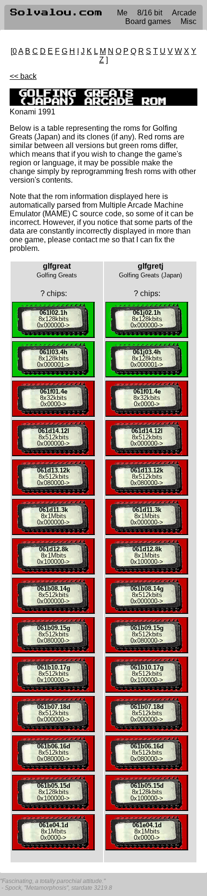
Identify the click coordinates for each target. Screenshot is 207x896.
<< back (23, 76)
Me (122, 13)
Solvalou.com (56, 12)
